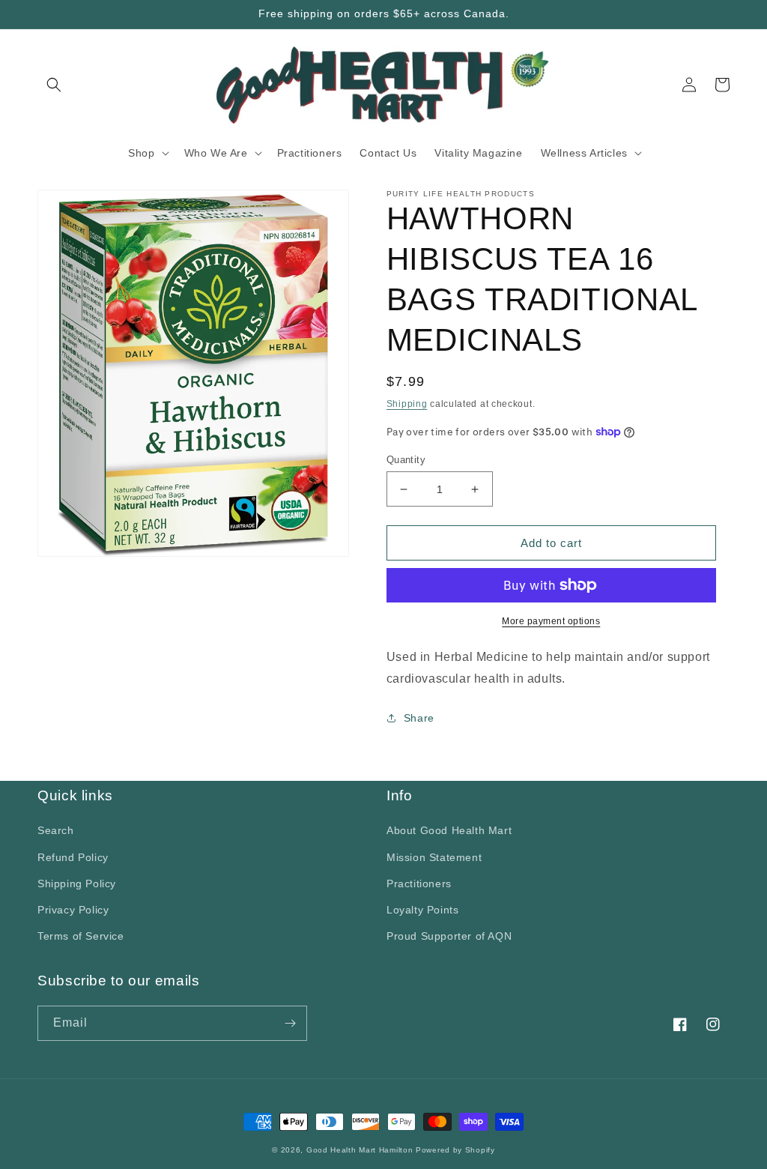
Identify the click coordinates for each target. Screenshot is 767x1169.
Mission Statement (434, 857)
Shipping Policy (76, 883)
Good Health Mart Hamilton (361, 1150)
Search (55, 830)
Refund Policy (73, 857)
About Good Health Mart (449, 830)
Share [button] (419, 718)
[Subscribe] (289, 1023)
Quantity (405, 459)
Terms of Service (80, 936)
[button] (53, 84)
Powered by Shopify (455, 1150)
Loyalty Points (422, 910)
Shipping (407, 404)
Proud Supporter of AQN (449, 936)
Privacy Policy (73, 910)
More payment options (551, 621)
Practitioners (419, 883)
